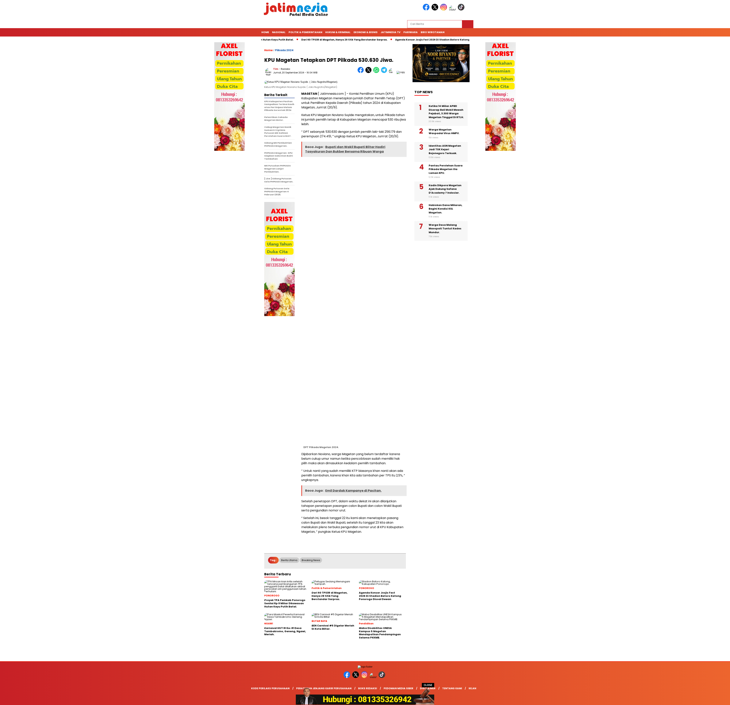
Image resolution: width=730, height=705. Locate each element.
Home (265, 32)
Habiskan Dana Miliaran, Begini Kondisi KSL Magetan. (445, 208)
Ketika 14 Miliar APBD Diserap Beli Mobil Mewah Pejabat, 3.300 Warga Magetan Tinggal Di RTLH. (446, 111)
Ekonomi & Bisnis (366, 32)
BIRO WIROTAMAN (432, 32)
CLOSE (428, 685)
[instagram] (444, 9)
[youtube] (453, 9)
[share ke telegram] (385, 72)
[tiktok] (462, 9)
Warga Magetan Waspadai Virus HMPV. (444, 131)
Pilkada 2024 (284, 50)
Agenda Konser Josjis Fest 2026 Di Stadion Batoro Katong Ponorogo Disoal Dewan (423, 39)
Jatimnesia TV (390, 32)
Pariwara (410, 32)
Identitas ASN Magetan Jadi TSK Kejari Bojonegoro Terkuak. (445, 149)
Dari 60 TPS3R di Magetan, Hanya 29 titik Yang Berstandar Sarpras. (319, 39)
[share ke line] (393, 72)
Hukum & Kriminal (338, 32)
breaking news (311, 560)
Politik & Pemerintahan (305, 32)
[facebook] (427, 9)
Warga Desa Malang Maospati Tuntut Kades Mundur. (445, 228)
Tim (275, 69)
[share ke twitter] (369, 72)
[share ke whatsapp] (377, 72)
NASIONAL (279, 32)
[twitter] (436, 9)
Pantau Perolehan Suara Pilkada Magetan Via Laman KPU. (446, 169)
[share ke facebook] (361, 72)
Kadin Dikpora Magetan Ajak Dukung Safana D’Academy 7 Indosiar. (445, 189)
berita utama (289, 560)
